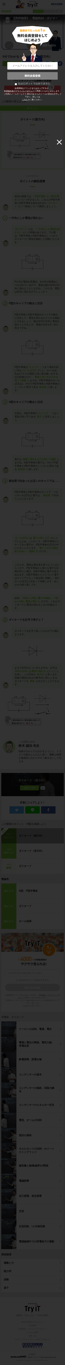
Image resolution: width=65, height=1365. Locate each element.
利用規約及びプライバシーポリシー (19, 91)
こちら (25, 99)
